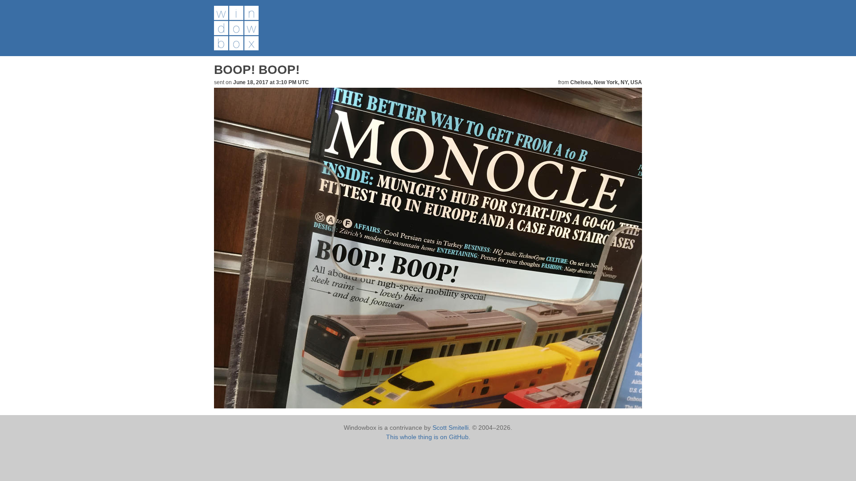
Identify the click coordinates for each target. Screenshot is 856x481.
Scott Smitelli (450, 427)
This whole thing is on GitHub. (428, 436)
